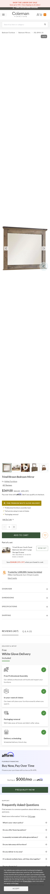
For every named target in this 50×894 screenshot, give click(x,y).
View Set (42, 548)
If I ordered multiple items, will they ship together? (21, 859)
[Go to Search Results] (45, 25)
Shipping (6, 615)
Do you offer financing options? (14, 830)
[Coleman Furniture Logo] (20, 15)
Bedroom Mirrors (24, 33)
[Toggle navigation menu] (3, 14)
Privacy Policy (27, 881)
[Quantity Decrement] (4, 527)
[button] (37, 14)
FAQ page (31, 816)
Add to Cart (21, 535)
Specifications (9, 606)
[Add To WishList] (45, 535)
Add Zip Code (7, 520)
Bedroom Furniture (8, 33)
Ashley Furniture (10, 481)
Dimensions (8, 598)
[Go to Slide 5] (43, 467)
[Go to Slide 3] (25, 467)
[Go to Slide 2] (16, 467)
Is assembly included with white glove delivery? (20, 837)
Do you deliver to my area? (13, 852)
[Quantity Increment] (14, 527)
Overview (7, 589)
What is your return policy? (13, 823)
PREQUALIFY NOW (25, 790)
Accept (16, 889)
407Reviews (7, 485)
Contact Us (34, 7)
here (16, 883)
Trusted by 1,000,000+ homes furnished (25, 572)
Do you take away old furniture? (15, 844)
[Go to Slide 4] (34, 467)
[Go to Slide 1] (7, 467)
